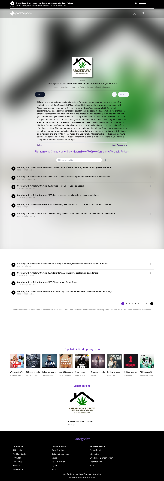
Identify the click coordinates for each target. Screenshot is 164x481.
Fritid (92, 465)
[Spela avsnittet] (13, 168)
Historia (16, 465)
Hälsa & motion (58, 461)
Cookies (97, 474)
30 (147, 303)
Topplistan (18, 446)
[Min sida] (134, 13)
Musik (54, 458)
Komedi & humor (59, 446)
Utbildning (94, 454)
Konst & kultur (58, 450)
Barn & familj (95, 450)
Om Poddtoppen (70, 474)
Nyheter (55, 465)
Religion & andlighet (61, 454)
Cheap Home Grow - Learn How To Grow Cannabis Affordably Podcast (82, 87)
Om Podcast (85, 474)
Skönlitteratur (96, 461)
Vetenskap (18, 469)
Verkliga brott (19, 454)
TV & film (17, 458)
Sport (54, 469)
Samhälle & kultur (97, 446)
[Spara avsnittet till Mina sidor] (114, 94)
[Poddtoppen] (21, 13)
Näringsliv (17, 450)
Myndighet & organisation (101, 458)
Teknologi (17, 461)
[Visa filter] (105, 160)
